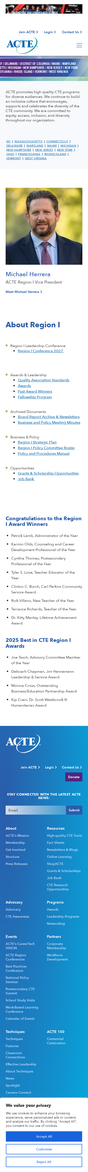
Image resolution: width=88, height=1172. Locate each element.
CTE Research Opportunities (58, 887)
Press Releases (16, 864)
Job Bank (26, 479)
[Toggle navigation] (79, 45)
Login (48, 31)
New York (65, 150)
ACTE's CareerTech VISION (20, 946)
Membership (15, 842)
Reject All (44, 1161)
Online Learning (59, 857)
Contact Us (70, 31)
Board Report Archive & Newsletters (49, 417)
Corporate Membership (56, 946)
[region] (44, 1135)
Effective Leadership (21, 1064)
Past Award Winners (35, 391)
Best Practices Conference (16, 968)
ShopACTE (55, 864)
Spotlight (13, 1085)
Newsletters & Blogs (62, 850)
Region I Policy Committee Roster (46, 448)
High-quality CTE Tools (64, 835)
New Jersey (44, 150)
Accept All (44, 1136)
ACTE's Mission (17, 835)
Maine (52, 146)
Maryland (35, 146)
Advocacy (13, 909)
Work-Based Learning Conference (22, 1009)
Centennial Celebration (56, 1041)
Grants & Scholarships (63, 871)
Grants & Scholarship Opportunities (48, 473)
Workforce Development (57, 957)
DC (8, 141)
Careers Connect (18, 1092)
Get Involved (15, 850)
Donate (74, 777)
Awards (24, 386)
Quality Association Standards (43, 380)
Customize (44, 1149)
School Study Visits (20, 1000)
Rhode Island (55, 154)
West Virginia (36, 158)
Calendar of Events (20, 1018)
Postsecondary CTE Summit (20, 991)
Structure (12, 857)
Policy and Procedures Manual (43, 453)
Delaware (14, 146)
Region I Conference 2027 (41, 351)
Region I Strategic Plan (37, 442)
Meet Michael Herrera (22, 291)
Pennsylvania (29, 154)
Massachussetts (28, 141)
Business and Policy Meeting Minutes (49, 422)
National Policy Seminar (17, 980)
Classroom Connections (15, 1055)
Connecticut (57, 141)
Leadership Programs (63, 916)
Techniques (14, 1039)
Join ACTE (27, 31)
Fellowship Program (35, 397)
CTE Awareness (17, 916)
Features (12, 1046)
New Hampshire (18, 150)
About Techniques (19, 1071)
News (10, 1078)
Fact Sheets (55, 842)
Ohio (10, 154)
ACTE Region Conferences (16, 957)
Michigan (68, 146)
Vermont (13, 158)
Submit (74, 810)
